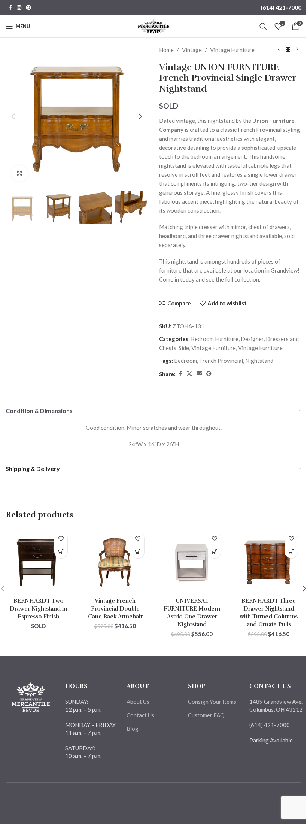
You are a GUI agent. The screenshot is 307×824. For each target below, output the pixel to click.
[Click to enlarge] (19, 173)
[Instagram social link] (19, 8)
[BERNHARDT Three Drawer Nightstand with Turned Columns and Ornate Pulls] (268, 561)
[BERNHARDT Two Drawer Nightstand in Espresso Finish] (38, 561)
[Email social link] (199, 374)
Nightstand (259, 360)
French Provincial (221, 360)
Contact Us (140, 715)
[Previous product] (278, 49)
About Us (138, 701)
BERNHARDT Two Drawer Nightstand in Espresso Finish (38, 609)
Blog (133, 728)
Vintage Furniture (232, 49)
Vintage (192, 49)
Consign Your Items (212, 701)
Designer (252, 338)
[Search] (263, 26)
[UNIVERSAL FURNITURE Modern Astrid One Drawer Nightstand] (192, 561)
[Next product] (296, 49)
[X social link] (189, 374)
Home (166, 49)
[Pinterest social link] (28, 8)
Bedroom (185, 360)
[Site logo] (153, 25)
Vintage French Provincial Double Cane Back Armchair (115, 609)
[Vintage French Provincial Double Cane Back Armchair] (115, 561)
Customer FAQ (206, 715)
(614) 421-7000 (281, 7)
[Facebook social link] (10, 8)
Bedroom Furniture (214, 338)
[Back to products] (287, 49)
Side (184, 347)
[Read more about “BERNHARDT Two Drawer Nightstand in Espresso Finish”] (60, 551)
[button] (13, 116)
